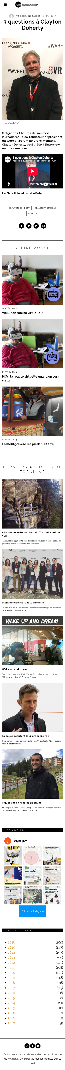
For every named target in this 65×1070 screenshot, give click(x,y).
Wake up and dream (15, 669)
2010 (11, 1023)
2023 (11, 957)
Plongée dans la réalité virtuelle (23, 602)
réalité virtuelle (45, 208)
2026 (11, 942)
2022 (11, 963)
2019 (11, 978)
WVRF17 (32, 213)
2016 (11, 993)
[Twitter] (29, 226)
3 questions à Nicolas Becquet (21, 802)
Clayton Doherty (19, 208)
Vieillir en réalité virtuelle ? (22, 313)
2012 (11, 1013)
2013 (11, 1008)
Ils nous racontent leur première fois (26, 736)
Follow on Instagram (33, 911)
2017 (11, 988)
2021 (11, 968)
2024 (11, 952)
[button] (13, 855)
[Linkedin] (36, 226)
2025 (11, 947)
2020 (11, 973)
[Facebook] (21, 226)
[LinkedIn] (32, 1045)
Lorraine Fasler (30, 16)
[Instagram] (27, 1045)
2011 (11, 1018)
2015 (11, 998)
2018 (11, 983)
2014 (11, 1003)
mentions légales (44, 1058)
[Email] (43, 226)
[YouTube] (38, 1045)
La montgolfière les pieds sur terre (28, 444)
